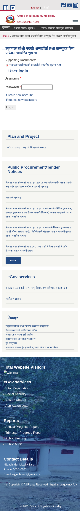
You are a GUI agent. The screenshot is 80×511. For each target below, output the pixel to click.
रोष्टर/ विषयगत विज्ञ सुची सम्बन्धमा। (54, 28)
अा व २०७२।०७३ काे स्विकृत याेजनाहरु (26, 147)
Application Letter (17, 405)
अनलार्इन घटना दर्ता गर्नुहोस (19, 334)
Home (5, 35)
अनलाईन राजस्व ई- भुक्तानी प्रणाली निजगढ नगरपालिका (32, 347)
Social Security (15, 394)
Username (13, 78)
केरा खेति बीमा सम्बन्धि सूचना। (17, 28)
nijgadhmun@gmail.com (26, 474)
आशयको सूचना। (13, 197)
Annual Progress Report (22, 427)
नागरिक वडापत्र (13, 298)
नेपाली (46, 7)
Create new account (19, 95)
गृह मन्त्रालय (11, 343)
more (13, 260)
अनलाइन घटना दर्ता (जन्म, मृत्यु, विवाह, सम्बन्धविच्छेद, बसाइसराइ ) (36, 287)
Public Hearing (15, 438)
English (35, 7)
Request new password (21, 99)
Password (13, 87)
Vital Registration (17, 388)
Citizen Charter (15, 400)
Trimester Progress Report (23, 432)
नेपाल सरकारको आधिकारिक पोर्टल (21, 330)
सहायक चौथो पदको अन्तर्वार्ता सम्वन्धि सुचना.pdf (35, 65)
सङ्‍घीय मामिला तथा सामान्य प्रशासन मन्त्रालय (27, 326)
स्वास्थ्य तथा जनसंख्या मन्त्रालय (21, 338)
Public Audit (13, 444)
